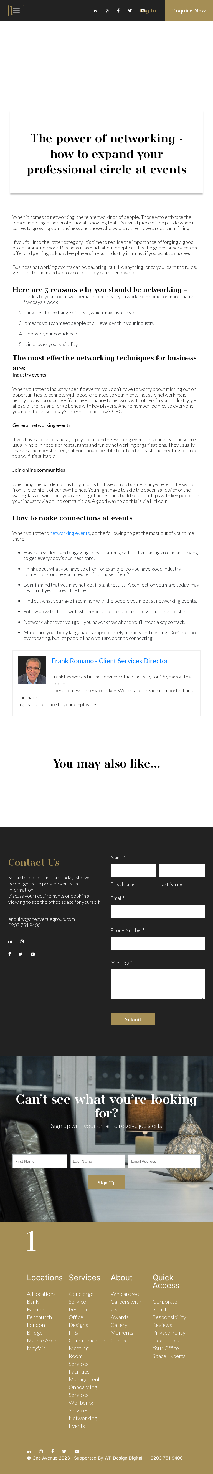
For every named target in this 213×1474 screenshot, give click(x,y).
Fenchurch (39, 1317)
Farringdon (40, 1309)
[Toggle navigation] (16, 10)
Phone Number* (127, 930)
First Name (123, 884)
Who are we (125, 1293)
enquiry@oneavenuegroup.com (41, 919)
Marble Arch (41, 1340)
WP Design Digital (123, 1458)
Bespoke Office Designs (79, 1317)
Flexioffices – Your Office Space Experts (169, 1348)
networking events (70, 533)
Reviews (162, 1324)
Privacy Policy (169, 1332)
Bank (33, 1301)
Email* (118, 897)
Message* (121, 962)
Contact (120, 1340)
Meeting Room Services (79, 1356)
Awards (120, 1317)
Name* (118, 857)
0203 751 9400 (24, 925)
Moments (122, 1332)
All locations (41, 1293)
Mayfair (36, 1348)
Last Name (170, 884)
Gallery (119, 1324)
